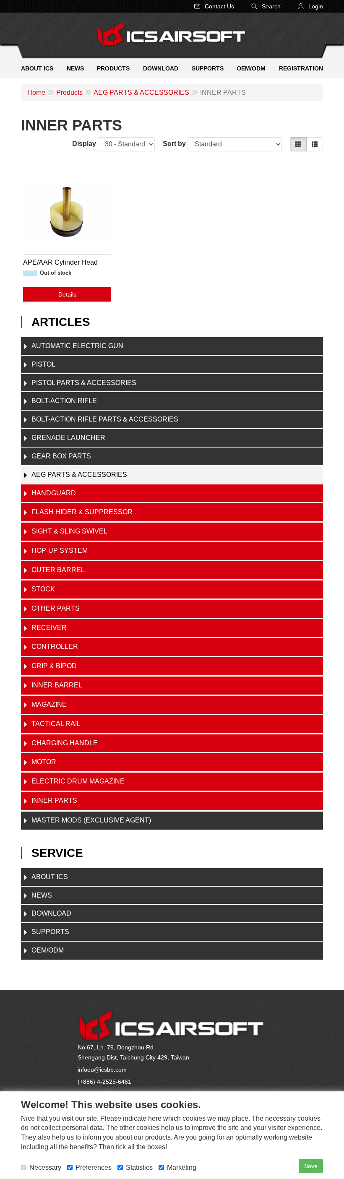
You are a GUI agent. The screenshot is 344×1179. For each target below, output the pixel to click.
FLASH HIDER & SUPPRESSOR (82, 511)
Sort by (174, 143)
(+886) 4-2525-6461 (104, 1081)
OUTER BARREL (58, 569)
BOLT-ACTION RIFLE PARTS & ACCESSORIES (104, 419)
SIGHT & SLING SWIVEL (69, 531)
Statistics (139, 1167)
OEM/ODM (47, 950)
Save (311, 1166)
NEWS (41, 895)
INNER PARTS (54, 800)
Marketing (181, 1167)
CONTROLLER (54, 646)
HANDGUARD (53, 493)
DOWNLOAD (51, 913)
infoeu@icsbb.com (102, 1069)
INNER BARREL (56, 685)
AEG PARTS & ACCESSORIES (79, 474)
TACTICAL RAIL (56, 723)
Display (84, 143)
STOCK (43, 589)
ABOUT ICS (49, 876)
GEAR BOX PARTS (61, 456)
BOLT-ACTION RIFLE (64, 400)
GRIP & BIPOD (54, 665)
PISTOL (43, 364)
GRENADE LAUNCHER (68, 437)
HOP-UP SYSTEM (59, 550)
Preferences (94, 1167)
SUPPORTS (50, 931)
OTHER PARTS (55, 608)
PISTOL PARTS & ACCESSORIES (83, 382)
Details (67, 294)
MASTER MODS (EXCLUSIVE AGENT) (91, 820)
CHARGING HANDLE (64, 743)
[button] (310, 6)
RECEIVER (49, 627)
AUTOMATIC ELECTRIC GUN (77, 345)
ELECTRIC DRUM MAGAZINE (78, 781)
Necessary (45, 1167)
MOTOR (43, 761)
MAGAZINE (49, 704)
